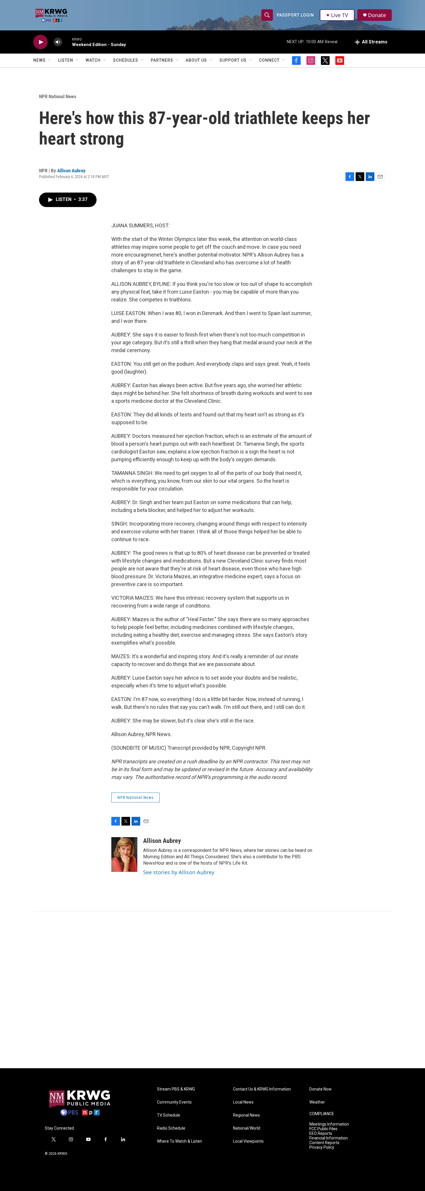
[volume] (58, 42)
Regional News (246, 1115)
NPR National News (57, 96)
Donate (377, 15)
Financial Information (328, 1138)
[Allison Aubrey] (124, 854)
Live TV (339, 15)
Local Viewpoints (248, 1141)
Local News (243, 1102)
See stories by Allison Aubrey (178, 872)
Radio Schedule (171, 1128)
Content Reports (324, 1143)
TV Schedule (168, 1115)
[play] (40, 42)
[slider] (67, 42)
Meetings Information (329, 1124)
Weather (317, 1102)
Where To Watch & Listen (179, 1141)
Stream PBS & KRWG (176, 1089)
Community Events (174, 1102)
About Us (196, 60)
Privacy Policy (321, 1147)
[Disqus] (212, 990)
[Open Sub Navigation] (50, 60)
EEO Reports (320, 1133)
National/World (246, 1128)
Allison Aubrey (71, 170)
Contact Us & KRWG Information (262, 1089)
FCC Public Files (323, 1129)
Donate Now (320, 1089)
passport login (295, 15)
